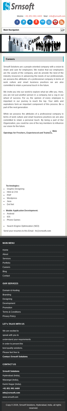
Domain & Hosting (11, 290)
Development (9, 303)
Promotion (7, 307)
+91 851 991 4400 (33, 16)
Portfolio (6, 263)
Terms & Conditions (12, 312)
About (5, 254)
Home (5, 250)
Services (7, 258)
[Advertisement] (35, 160)
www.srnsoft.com (10, 397)
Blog (5, 271)
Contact (6, 276)
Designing (7, 299)
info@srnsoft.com (57, 16)
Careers (6, 267)
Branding (7, 294)
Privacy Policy (9, 316)
